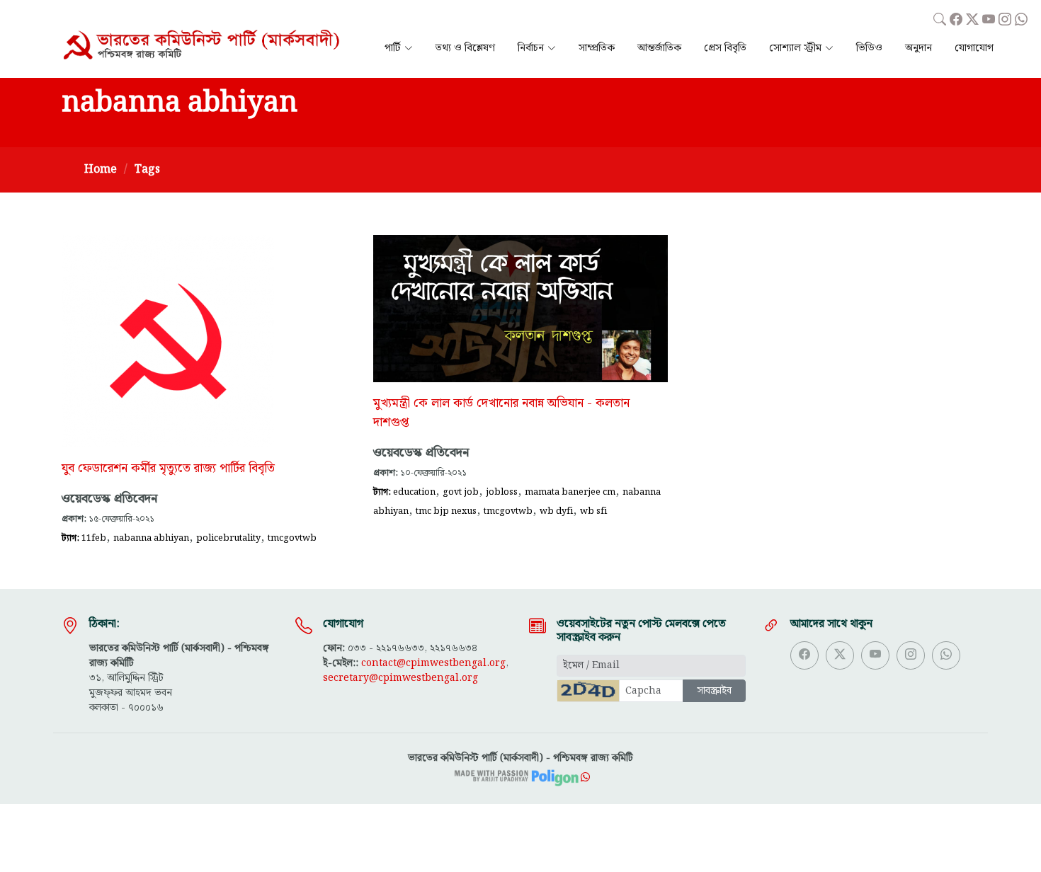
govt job (461, 492)
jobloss (502, 492)
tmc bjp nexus (446, 511)
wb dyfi (556, 511)
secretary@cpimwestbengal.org (400, 678)
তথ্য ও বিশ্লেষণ (465, 48)
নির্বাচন (531, 48)
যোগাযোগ (974, 48)
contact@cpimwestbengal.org (433, 663)
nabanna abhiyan (151, 538)
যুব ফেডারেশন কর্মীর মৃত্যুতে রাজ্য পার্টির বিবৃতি (168, 468)
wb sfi (593, 511)
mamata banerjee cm (570, 492)
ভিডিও (869, 48)
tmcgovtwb (292, 538)
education (414, 492)
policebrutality (228, 538)
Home (100, 169)
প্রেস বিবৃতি (725, 48)
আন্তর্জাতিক (659, 48)
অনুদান (918, 48)
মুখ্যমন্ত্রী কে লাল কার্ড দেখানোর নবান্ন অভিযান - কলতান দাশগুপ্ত (501, 413)
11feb (93, 538)
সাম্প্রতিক (597, 48)
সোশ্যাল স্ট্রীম (795, 48)
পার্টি (393, 48)
